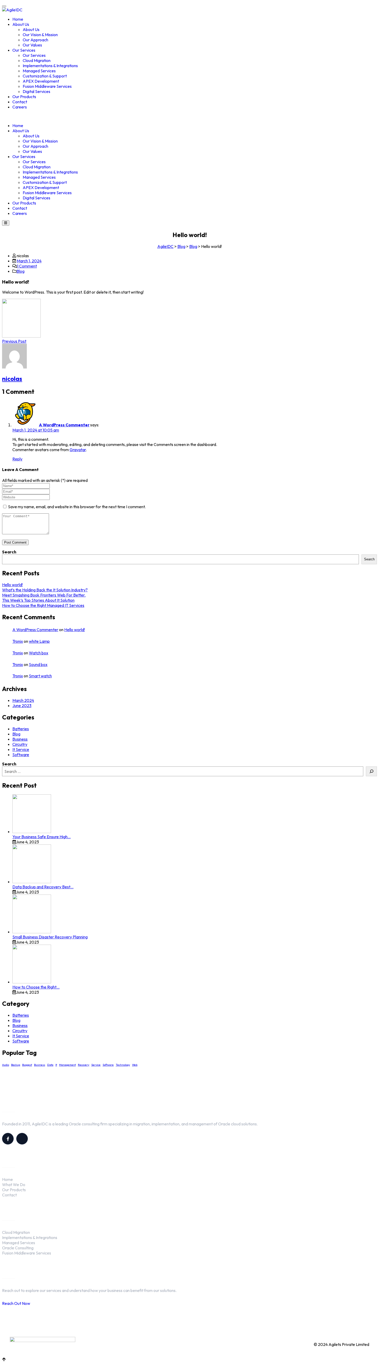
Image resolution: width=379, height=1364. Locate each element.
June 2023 (21, 705)
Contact (19, 101)
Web (134, 1065)
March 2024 (23, 700)
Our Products (24, 96)
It (56, 1065)
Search (9, 551)
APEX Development (41, 81)
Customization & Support (45, 76)
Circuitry (19, 744)
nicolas (12, 378)
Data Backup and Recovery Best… (42, 886)
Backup (15, 1065)
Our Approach (35, 39)
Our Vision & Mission (40, 34)
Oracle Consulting (18, 1247)
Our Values (32, 45)
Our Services (23, 50)
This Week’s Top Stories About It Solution (38, 600)
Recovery (83, 1065)
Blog (20, 271)
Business (20, 739)
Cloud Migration (37, 60)
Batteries (20, 728)
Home (17, 19)
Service (96, 1065)
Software (20, 754)
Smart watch (40, 675)
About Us (20, 24)
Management (67, 1065)
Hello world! (12, 584)
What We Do (13, 1184)
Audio (5, 1065)
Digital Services (36, 91)
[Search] (371, 771)
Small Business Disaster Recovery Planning (50, 936)
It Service (20, 749)
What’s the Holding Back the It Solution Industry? (45, 589)
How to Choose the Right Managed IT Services (43, 605)
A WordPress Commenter (64, 424)
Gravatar (78, 449)
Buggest (27, 1065)
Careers (19, 106)
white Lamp (39, 641)
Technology (123, 1065)
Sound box (38, 664)
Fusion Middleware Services (47, 86)
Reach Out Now (16, 1303)
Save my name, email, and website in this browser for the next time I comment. (77, 506)
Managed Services (39, 70)
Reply (17, 458)
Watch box (38, 652)
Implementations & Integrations (50, 65)
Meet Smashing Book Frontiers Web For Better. (44, 595)
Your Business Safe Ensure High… (41, 836)
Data (50, 1065)
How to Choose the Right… (36, 987)
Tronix (17, 641)
